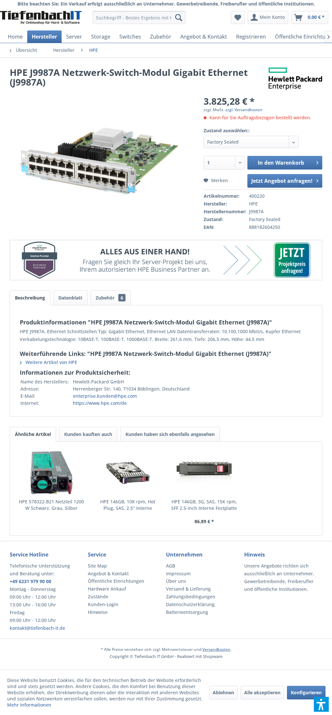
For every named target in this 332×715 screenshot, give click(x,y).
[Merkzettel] (238, 17)
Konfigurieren (306, 692)
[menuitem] (139, 17)
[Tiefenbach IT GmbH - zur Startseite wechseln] (41, 19)
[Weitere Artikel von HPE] (295, 78)
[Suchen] (178, 17)
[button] (321, 704)
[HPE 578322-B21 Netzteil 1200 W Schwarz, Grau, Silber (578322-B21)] (51, 472)
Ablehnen (223, 692)
